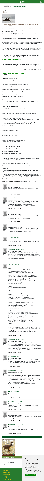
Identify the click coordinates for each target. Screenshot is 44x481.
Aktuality (11, 6)
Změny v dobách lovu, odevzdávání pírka (10, 181)
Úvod (4, 6)
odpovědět (10, 194)
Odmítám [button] (34, 474)
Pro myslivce (7, 6)
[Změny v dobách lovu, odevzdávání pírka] (8, 22)
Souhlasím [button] (28, 474)
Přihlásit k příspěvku (17, 194)
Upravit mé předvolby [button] (30, 476)
